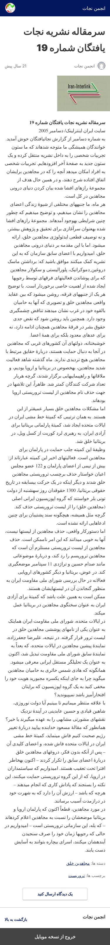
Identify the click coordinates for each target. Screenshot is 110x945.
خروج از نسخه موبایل (55, 936)
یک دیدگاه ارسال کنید (55, 893)
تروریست (76, 875)
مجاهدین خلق (78, 863)
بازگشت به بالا (16, 919)
